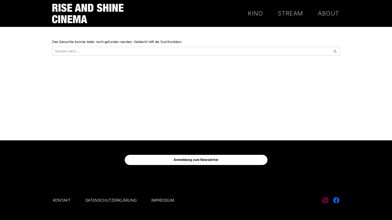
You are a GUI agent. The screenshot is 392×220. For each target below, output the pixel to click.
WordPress (96, 215)
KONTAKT (62, 200)
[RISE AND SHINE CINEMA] (88, 13)
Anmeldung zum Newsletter (196, 160)
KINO (255, 13)
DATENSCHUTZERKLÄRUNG (111, 200)
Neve (56, 215)
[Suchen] (335, 51)
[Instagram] (325, 200)
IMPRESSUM (162, 200)
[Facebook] (336, 200)
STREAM (290, 13)
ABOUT (328, 13)
